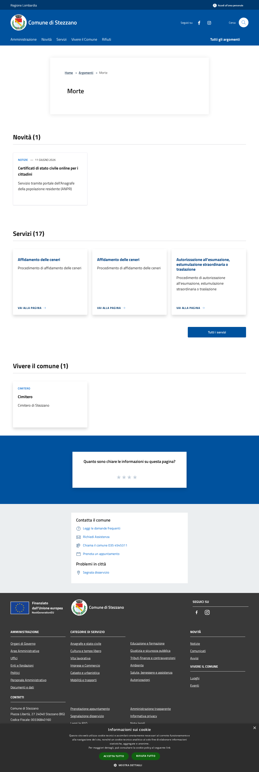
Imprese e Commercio (85, 665)
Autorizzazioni (140, 679)
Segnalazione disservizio (87, 716)
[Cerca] (243, 22)
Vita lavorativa (80, 658)
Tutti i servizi (217, 332)
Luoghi (195, 678)
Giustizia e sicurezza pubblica (150, 650)
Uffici (14, 658)
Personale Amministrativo (28, 680)
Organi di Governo (23, 643)
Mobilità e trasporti (83, 680)
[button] (129, 765)
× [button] (254, 728)
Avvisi (194, 658)
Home (69, 72)
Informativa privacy (143, 716)
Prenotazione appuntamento (90, 708)
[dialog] (129, 748)
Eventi (194, 685)
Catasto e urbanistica (85, 672)
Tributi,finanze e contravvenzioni (152, 657)
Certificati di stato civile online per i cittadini (48, 171)
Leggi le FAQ (78, 723)
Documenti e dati (22, 687)
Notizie (23, 160)
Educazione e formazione (147, 643)
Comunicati (198, 650)
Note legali (137, 723)
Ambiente (137, 665)
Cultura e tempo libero (85, 650)
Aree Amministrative (25, 650)
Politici (15, 672)
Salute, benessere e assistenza (151, 672)
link (168, 747)
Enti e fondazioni (22, 665)
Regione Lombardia (24, 5)
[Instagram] (208, 22)
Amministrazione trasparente (150, 708)
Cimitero (24, 388)
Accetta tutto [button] (114, 756)
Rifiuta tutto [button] (145, 756)
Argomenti (86, 72)
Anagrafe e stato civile (85, 643)
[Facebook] (197, 22)
